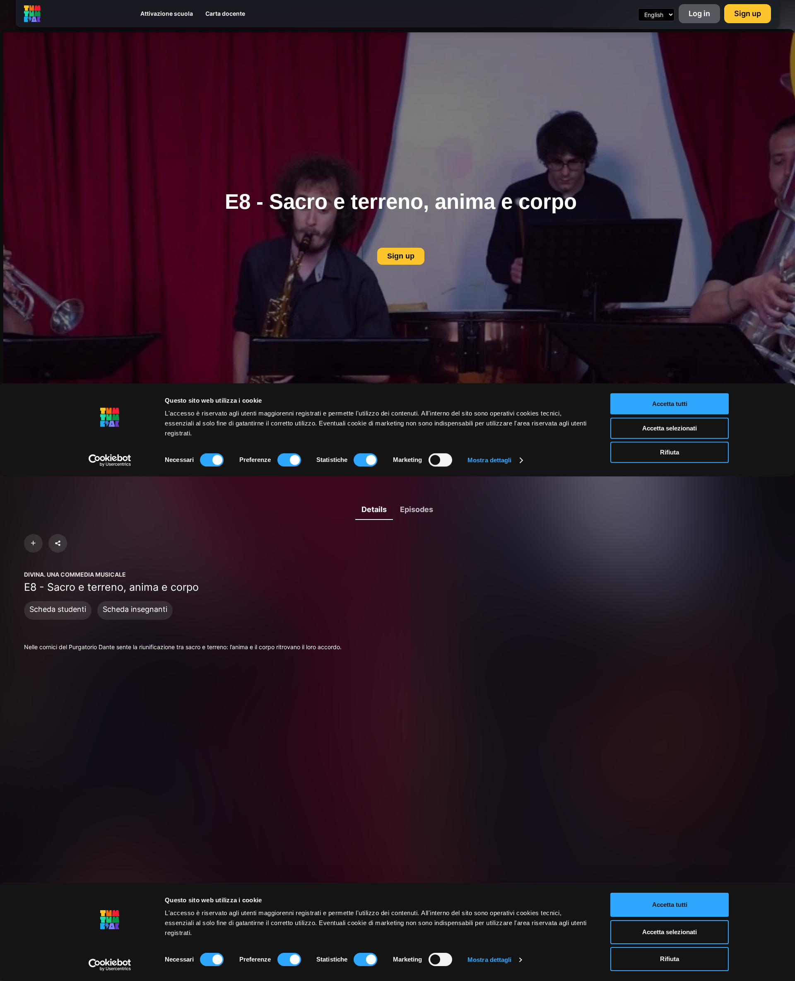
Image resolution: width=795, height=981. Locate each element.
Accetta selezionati (669, 931)
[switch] (289, 959)
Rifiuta (669, 958)
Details (374, 509)
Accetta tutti (669, 904)
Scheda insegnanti (135, 609)
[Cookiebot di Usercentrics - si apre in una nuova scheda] (110, 965)
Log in (699, 13)
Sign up (747, 13)
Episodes (416, 509)
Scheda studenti (57, 609)
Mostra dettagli (489, 959)
